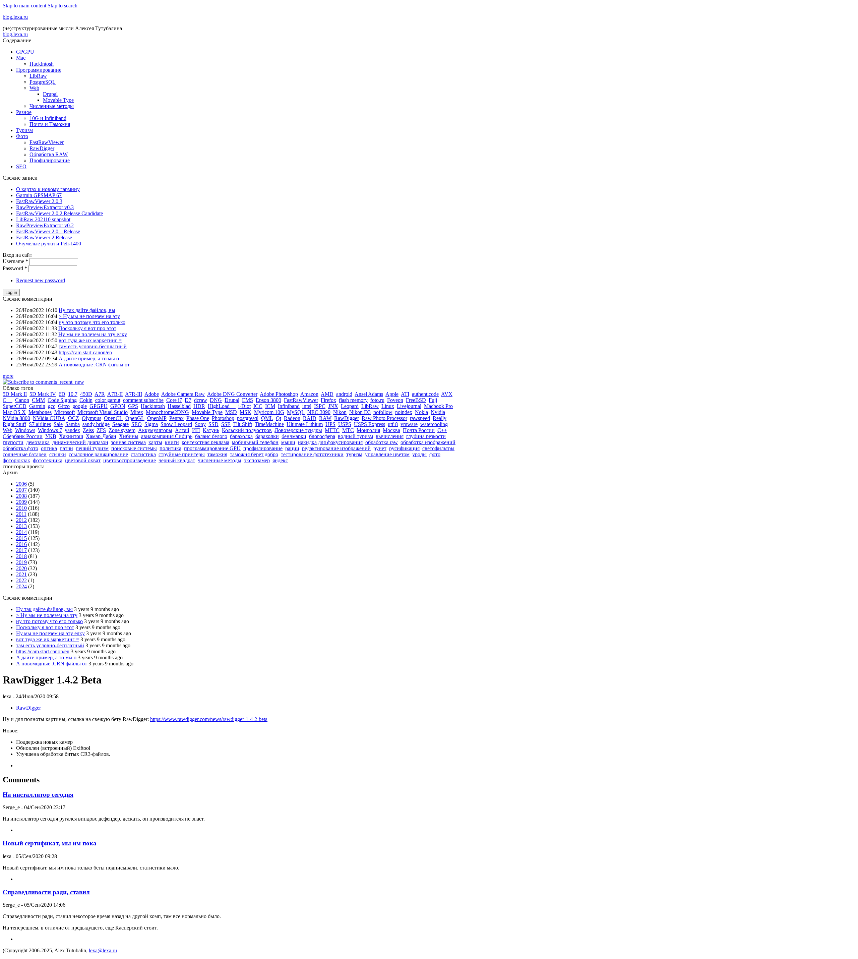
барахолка (241, 436)
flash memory (353, 400)
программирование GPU (212, 448)
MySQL (296, 412)
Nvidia (438, 412)
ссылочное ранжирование (98, 454)
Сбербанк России (23, 436)
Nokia (421, 412)
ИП (196, 430)
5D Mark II (15, 394)
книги (172, 442)
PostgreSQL (42, 82)
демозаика (38, 442)
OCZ (73, 418)
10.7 (72, 394)
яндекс (280, 460)
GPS (133, 406)
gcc (51, 406)
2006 (21, 484)
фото (434, 454)
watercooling (434, 424)
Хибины (128, 436)
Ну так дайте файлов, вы (87, 310)
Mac (20, 58)
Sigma (151, 424)
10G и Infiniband (47, 118)
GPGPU (25, 52)
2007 (21, 490)
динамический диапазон (80, 442)
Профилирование (49, 160)
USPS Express (369, 424)
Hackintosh (41, 64)
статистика (143, 454)
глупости (13, 442)
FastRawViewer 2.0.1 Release (48, 231)
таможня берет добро (254, 454)
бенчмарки (294, 436)
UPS (330, 424)
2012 (21, 520)
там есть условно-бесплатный (93, 346)
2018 (21, 556)
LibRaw (38, 76)
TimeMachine (269, 424)
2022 (21, 580)
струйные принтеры (182, 454)
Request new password (40, 280)
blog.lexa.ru (15, 17)
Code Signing (62, 400)
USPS (344, 424)
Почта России (419, 430)
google (79, 406)
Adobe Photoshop (279, 394)
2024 (21, 586)
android (344, 394)
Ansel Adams (369, 394)
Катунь (211, 430)
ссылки (57, 454)
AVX (446, 394)
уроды (419, 454)
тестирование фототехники (312, 454)
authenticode (425, 394)
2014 (21, 532)
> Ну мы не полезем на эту (89, 316)
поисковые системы (134, 448)
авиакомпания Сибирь (166, 436)
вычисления (390, 436)
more (8, 376)
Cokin (86, 400)
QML (267, 418)
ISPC (319, 406)
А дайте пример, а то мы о (89, 358)
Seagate (120, 424)
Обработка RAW (48, 154)
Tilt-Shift (242, 424)
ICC (257, 406)
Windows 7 (50, 430)
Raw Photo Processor (384, 418)
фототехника (47, 460)
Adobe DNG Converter (232, 394)
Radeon (292, 418)
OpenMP (157, 418)
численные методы (219, 460)
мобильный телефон (255, 442)
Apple (392, 394)
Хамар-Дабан (101, 436)
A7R (100, 394)
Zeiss (88, 430)
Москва (391, 430)
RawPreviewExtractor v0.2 (45, 225)
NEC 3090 (318, 412)
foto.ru (377, 400)
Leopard (350, 406)
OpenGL (134, 418)
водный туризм (355, 436)
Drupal (50, 94)
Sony (200, 424)
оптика (49, 448)
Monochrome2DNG (167, 412)
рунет (379, 448)
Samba (72, 424)
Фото (22, 136)
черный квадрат (177, 460)
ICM (270, 406)
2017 (21, 550)
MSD (231, 412)
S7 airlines (40, 424)
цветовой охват (83, 460)
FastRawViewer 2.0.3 (39, 201)
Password (15, 268)
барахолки (267, 436)
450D (86, 394)
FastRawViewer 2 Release (44, 237)
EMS (247, 400)
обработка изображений (428, 442)
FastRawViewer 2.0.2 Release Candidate (59, 213)
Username (15, 261)
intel (306, 406)
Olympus (91, 418)
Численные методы (51, 106)
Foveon (395, 400)
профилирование (263, 448)
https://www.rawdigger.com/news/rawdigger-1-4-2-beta (208, 719)
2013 (21, 526)
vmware (409, 424)
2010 (21, 508)
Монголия (368, 430)
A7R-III (133, 394)
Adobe (151, 394)
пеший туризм (92, 448)
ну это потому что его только (92, 322)
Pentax (176, 418)
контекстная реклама (205, 442)
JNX (333, 406)
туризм (354, 454)
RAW (325, 418)
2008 (21, 496)
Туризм (24, 130)
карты (155, 442)
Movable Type (58, 100)
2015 (21, 538)
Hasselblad (179, 406)
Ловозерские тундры (298, 430)
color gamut (107, 400)
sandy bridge (96, 424)
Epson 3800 (268, 400)
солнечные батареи (25, 454)
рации (292, 448)
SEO (21, 166)
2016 (21, 544)
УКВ (50, 436)
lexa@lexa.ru (103, 950)
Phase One (197, 418)
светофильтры (438, 448)
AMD (327, 394)
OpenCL (113, 418)
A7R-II (115, 394)
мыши (288, 442)
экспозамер (257, 460)
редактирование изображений (336, 448)
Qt (278, 418)
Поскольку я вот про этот (87, 328)
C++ (7, 400)
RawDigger (41, 148)
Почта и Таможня (49, 124)
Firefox (328, 400)
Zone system (122, 430)
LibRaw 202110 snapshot (43, 219)
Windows (25, 430)
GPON (117, 406)
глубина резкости (426, 436)
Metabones (40, 412)
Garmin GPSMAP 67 (39, 195)
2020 (21, 568)
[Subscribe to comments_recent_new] (43, 382)
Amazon (309, 394)
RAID (309, 418)
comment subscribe (143, 400)
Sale (58, 424)
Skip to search (62, 5)
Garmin (37, 406)
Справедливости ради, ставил (46, 892)
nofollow (382, 412)
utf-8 (393, 424)
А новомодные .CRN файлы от (94, 364)
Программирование (38, 70)
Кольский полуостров (247, 430)
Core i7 (174, 400)
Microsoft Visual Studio (102, 412)
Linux (387, 406)
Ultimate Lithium (305, 424)
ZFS (101, 430)
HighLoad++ (222, 406)
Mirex (136, 412)
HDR (199, 406)
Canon (22, 400)
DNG (216, 400)
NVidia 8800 (16, 418)
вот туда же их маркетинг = (90, 340)
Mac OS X (14, 412)
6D (62, 394)
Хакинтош (71, 436)
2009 (21, 502)
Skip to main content (24, 5)
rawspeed (420, 418)
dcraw (200, 400)
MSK (245, 412)
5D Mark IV (42, 394)
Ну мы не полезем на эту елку (92, 334)
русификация (404, 448)
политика (170, 448)
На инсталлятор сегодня (38, 794)
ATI (405, 394)
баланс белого (211, 436)
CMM (38, 400)
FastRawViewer (46, 142)
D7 (188, 400)
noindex (403, 412)
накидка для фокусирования (330, 442)
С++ (442, 430)
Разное (24, 112)
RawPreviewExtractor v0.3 (45, 207)
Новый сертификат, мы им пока (50, 843)
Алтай (182, 430)
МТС (348, 430)
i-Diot (244, 406)
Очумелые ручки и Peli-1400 (48, 243)
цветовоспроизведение (129, 460)
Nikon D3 (360, 412)
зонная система (128, 442)
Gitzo (64, 406)
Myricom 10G (269, 412)
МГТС (332, 430)
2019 (21, 562)
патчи (66, 448)
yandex (72, 430)
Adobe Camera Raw (183, 394)
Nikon (340, 412)
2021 (21, 574)
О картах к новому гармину (48, 189)
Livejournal (409, 406)
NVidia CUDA (49, 418)
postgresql (247, 418)
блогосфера (322, 436)
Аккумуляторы (155, 430)
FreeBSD (416, 400)
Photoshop (223, 418)
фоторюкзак (16, 460)
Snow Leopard (176, 424)
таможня (217, 454)
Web (34, 88)
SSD (213, 424)
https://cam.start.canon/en (85, 352)
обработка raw (381, 442)
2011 (21, 514)
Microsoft (64, 412)
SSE (226, 424)
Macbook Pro (438, 406)
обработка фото (20, 448)
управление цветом (387, 454)
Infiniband (289, 406)
